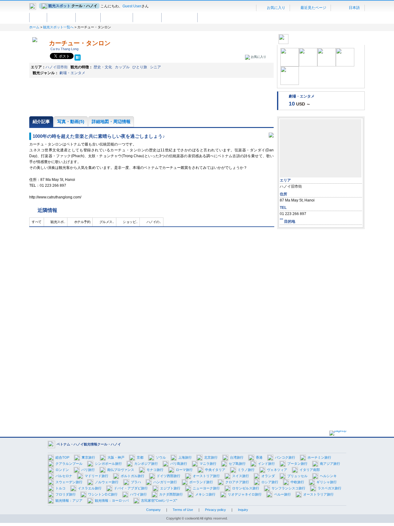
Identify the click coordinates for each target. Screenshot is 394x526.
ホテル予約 (88, 17)
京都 (140, 457)
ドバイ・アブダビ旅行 (131, 488)
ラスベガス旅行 (329, 488)
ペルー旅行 (282, 494)
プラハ (136, 482)
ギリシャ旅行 (326, 482)
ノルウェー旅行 (107, 482)
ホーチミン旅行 (319, 457)
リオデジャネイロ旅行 (245, 494)
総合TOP (62, 457)
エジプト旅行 (170, 488)
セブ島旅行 (237, 463)
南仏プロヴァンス (120, 470)
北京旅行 (211, 457)
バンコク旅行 (285, 457)
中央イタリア (215, 470)
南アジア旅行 (330, 463)
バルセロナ (63, 476)
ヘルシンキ (328, 476)
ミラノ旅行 (246, 470)
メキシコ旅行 (205, 494)
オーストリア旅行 (206, 476)
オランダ (268, 476)
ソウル (161, 457)
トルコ (60, 488)
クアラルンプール (68, 463)
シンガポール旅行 (108, 463)
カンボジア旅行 (146, 463)
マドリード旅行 (96, 476)
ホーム (38, 17)
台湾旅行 (236, 457)
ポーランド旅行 (201, 482)
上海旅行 (185, 457)
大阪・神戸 (115, 457)
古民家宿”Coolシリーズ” (159, 500)
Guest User (132, 6)
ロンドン (62, 470)
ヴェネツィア (277, 470)
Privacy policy (215, 510)
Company (153, 510)
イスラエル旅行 (90, 488)
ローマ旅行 (184, 470)
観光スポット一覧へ (58, 27)
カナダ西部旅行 (171, 494)
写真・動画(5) (70, 121)
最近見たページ (313, 8)
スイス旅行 (240, 476)
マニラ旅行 (207, 463)
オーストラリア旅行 (318, 494)
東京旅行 (88, 457)
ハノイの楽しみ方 (179, 17)
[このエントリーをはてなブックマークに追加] (77, 58)
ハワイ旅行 (138, 494)
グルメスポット (117, 17)
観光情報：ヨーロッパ (112, 500)
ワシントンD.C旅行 (103, 494)
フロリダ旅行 (65, 494)
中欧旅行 (297, 482)
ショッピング (147, 17)
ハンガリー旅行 (165, 482)
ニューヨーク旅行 (206, 488)
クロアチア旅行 (237, 482)
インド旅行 (266, 463)
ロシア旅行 (269, 482)
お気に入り (275, 8)
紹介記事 (41, 121)
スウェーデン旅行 (68, 482)
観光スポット (61, 17)
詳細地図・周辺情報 (111, 121)
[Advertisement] (321, 324)
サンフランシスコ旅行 (288, 488)
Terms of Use (183, 510)
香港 (259, 457)
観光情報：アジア (68, 500)
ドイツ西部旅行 (168, 476)
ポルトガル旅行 (132, 476)
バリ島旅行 (178, 463)
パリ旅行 (88, 470)
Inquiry (243, 510)
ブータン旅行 (297, 463)
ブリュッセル (297, 476)
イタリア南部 (310, 470)
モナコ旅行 (155, 470)
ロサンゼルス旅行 (245, 488)
